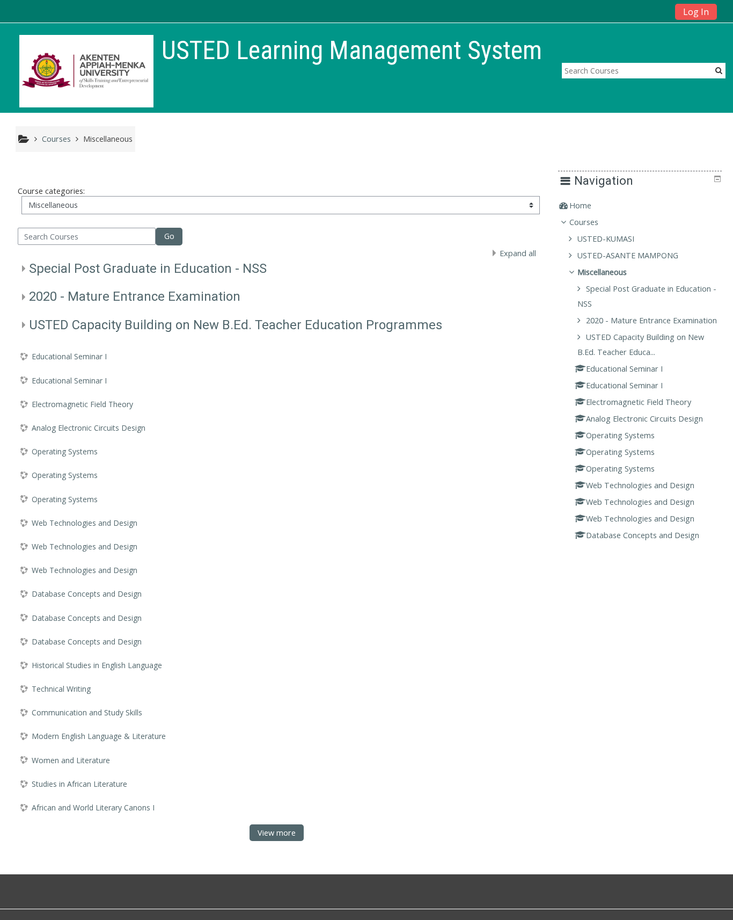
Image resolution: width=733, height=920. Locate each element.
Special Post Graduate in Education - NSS (148, 268)
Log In (696, 12)
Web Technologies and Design (84, 523)
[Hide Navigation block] (717, 179)
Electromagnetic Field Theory (82, 404)
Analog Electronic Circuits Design (88, 428)
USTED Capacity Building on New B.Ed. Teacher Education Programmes (235, 324)
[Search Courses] (718, 70)
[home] (86, 71)
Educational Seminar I (69, 356)
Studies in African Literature (79, 784)
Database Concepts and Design (87, 594)
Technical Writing (61, 689)
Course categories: (51, 191)
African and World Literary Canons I (93, 807)
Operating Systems (65, 451)
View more (277, 833)
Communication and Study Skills (87, 712)
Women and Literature (71, 760)
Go (169, 236)
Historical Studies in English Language (97, 665)
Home (580, 205)
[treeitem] (640, 205)
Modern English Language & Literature (99, 736)
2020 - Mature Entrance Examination (134, 296)
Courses (583, 222)
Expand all (518, 253)
